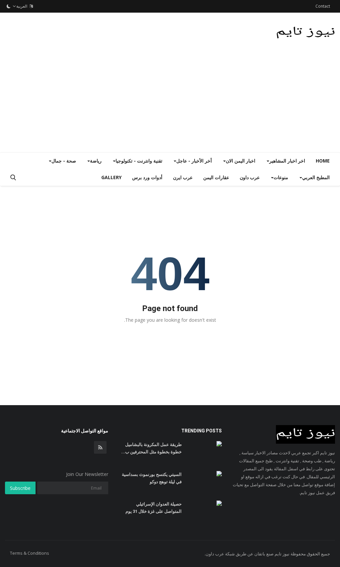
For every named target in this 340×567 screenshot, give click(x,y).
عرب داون (250, 177)
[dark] (8, 6)
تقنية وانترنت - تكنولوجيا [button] (139, 161)
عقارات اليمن (216, 177)
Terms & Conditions (29, 553)
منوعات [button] (281, 177)
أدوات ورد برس (147, 177)
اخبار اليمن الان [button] (240, 161)
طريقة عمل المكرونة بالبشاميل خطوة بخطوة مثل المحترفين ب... (151, 448)
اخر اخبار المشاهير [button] (287, 161)
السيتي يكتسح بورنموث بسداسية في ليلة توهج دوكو (151, 478)
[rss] (100, 447)
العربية (22, 6)
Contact (322, 6)
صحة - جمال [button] (63, 161)
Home (323, 161)
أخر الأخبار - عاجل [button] (194, 161)
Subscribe (20, 488)
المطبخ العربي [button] (316, 177)
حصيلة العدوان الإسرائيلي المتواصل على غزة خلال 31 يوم (153, 508)
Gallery (111, 177)
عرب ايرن (183, 177)
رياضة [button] (96, 161)
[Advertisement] (170, 102)
